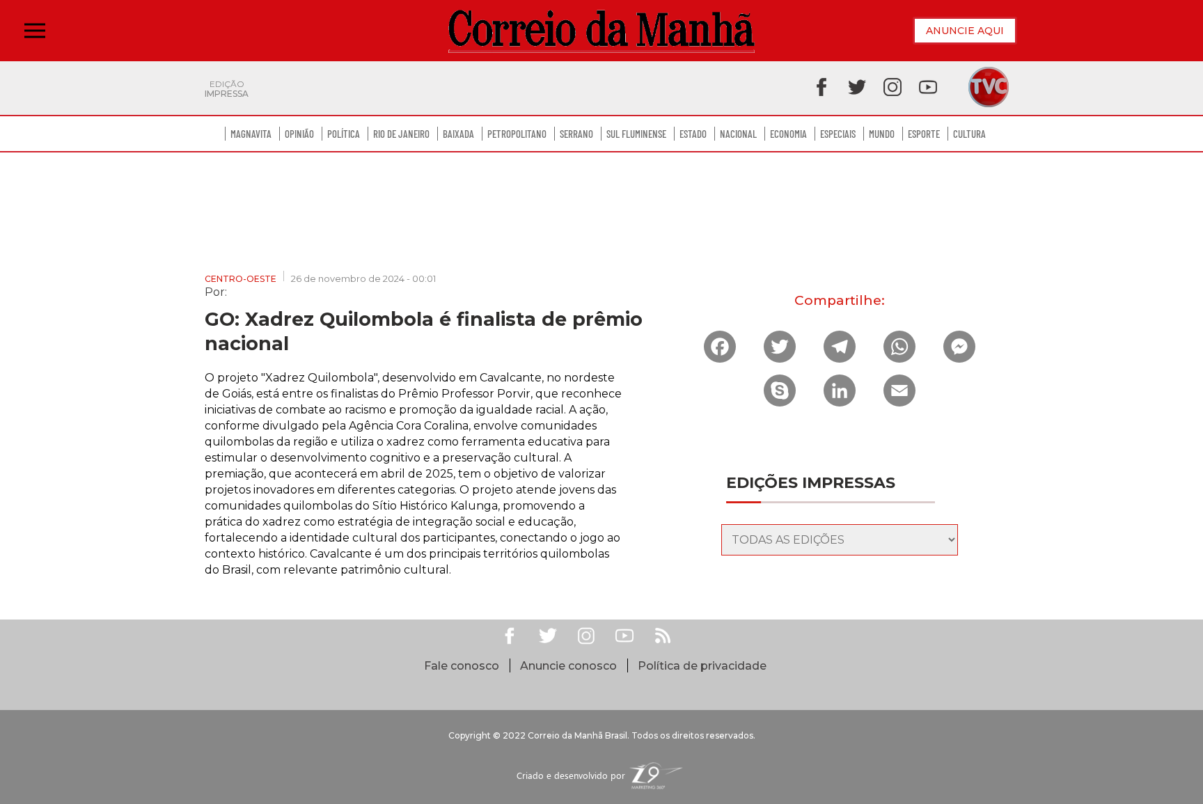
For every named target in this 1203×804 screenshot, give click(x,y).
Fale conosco (461, 665)
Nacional (738, 133)
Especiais (838, 133)
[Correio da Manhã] (601, 31)
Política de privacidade (702, 665)
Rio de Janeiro (401, 133)
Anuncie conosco (568, 665)
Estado (693, 133)
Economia (788, 133)
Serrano (576, 133)
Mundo (882, 133)
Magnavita (251, 133)
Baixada (458, 133)
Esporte (924, 133)
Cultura (969, 133)
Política (343, 133)
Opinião (299, 133)
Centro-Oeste (240, 279)
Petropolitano (517, 133)
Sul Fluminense (636, 133)
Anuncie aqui (965, 30)
